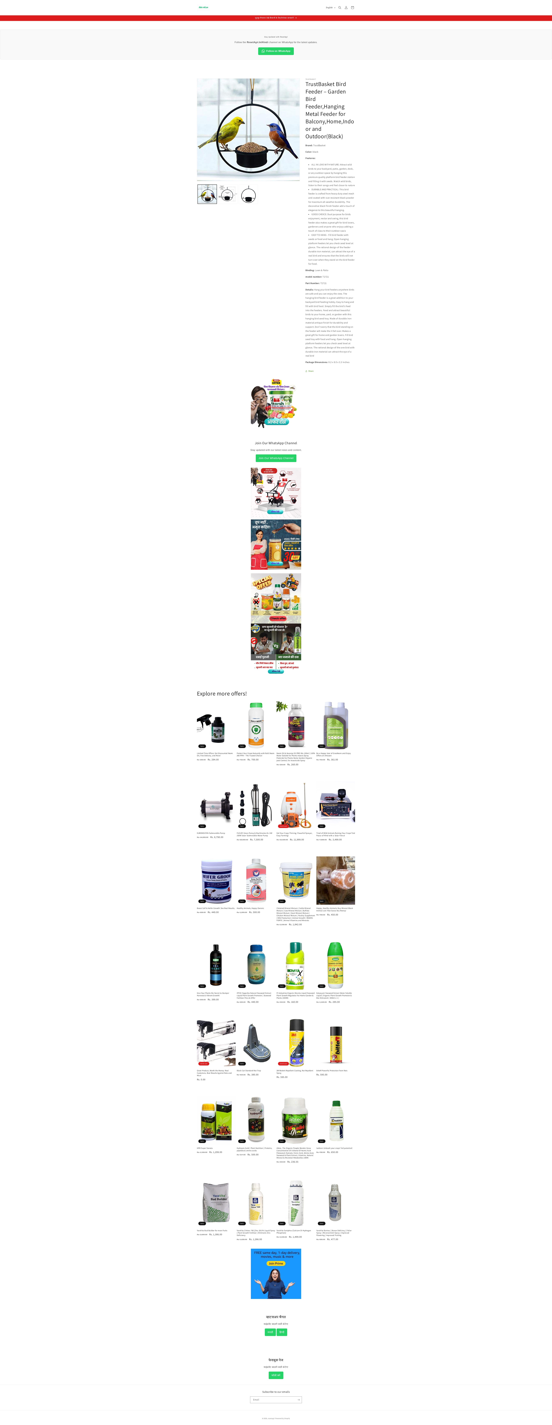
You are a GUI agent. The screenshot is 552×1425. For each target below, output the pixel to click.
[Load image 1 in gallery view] (207, 194)
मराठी (270, 1332)
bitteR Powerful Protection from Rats (331, 1071)
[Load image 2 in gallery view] (227, 194)
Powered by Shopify (282, 1418)
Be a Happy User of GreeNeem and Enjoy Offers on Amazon (333, 754)
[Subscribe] (298, 1399)
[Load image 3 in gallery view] (248, 194)
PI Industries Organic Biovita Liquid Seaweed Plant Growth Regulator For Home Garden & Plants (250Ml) (296, 995)
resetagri (271, 1418)
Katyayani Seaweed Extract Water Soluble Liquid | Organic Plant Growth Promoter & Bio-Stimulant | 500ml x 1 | (334, 995)
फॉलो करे (276, 1375)
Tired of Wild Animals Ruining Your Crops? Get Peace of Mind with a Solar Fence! (335, 834)
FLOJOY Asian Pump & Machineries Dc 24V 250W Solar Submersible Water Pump (254, 834)
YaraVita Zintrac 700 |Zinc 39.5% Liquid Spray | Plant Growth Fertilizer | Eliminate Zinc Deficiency (256, 1233)
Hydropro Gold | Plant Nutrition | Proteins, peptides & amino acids (254, 1149)
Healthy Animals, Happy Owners (250, 908)
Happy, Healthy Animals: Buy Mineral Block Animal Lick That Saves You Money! (334, 909)
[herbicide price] (276, 598)
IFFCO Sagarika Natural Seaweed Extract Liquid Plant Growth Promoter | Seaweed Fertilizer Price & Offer (254, 995)
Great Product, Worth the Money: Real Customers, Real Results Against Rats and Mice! (214, 1073)
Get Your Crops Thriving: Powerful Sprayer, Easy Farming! (294, 834)
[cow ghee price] (276, 571)
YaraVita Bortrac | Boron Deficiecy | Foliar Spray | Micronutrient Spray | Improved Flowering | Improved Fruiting (334, 1233)
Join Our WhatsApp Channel (276, 458)
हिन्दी (281, 1332)
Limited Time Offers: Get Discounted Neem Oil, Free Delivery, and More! (215, 754)
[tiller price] (276, 517)
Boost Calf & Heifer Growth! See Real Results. (216, 908)
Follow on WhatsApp (278, 51)
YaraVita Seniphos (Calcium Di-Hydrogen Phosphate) (294, 1231)
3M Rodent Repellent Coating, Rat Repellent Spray (295, 1072)
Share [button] (311, 371)
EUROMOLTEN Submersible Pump (211, 833)
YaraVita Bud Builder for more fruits (212, 1230)
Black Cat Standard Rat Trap (249, 1071)
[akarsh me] (276, 429)
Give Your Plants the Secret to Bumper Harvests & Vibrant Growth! (213, 994)
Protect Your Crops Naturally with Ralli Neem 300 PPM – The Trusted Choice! (255, 754)
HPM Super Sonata (205, 1148)
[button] (340, 7)
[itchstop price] (276, 673)
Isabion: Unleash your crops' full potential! (334, 1148)
